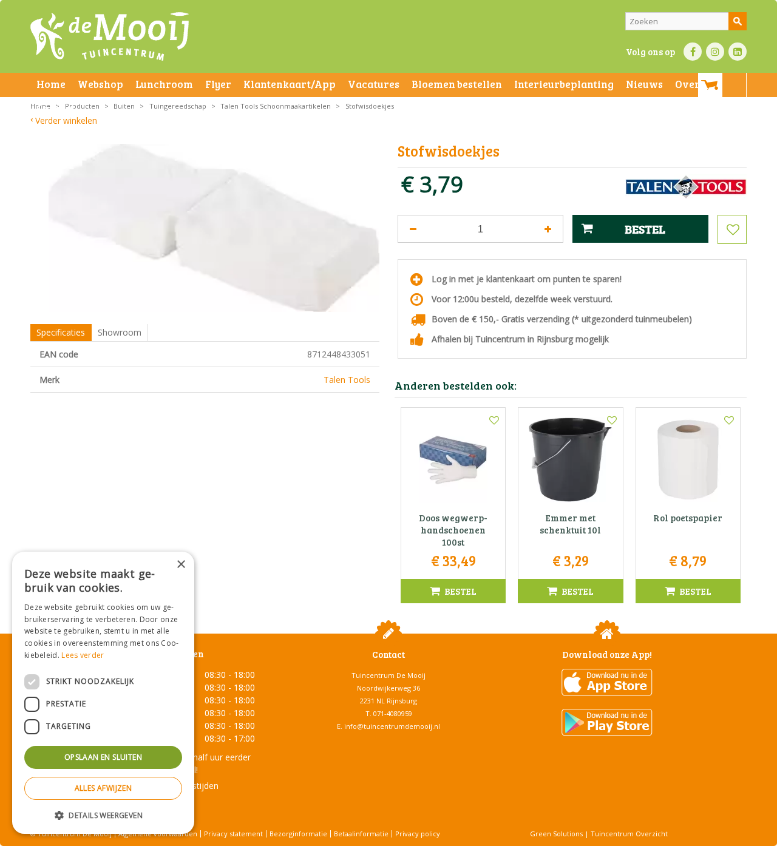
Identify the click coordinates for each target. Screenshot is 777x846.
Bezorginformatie (298, 833)
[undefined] (214, 228)
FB (693, 51)
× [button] (180, 564)
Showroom (119, 332)
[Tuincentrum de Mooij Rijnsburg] (109, 36)
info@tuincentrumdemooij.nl (392, 726)
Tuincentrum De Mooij (388, 675)
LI (737, 51)
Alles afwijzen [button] (103, 788)
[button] (103, 815)
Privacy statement (233, 833)
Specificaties (60, 332)
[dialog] (103, 693)
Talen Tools (347, 379)
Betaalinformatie (361, 833)
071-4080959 (392, 713)
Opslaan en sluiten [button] (103, 757)
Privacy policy (417, 833)
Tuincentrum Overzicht (629, 833)
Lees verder (82, 655)
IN (715, 51)
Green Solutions (556, 833)
